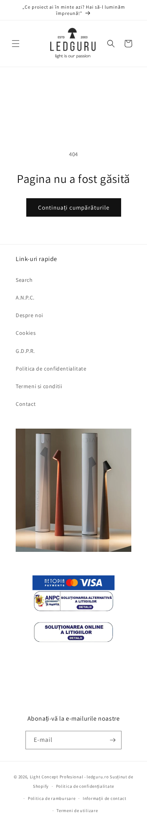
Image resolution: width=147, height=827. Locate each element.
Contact (26, 403)
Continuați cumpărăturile (73, 207)
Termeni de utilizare (77, 810)
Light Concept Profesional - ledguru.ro (69, 777)
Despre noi (29, 315)
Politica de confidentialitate (51, 368)
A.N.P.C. (25, 297)
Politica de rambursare (51, 798)
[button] (15, 43)
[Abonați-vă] (112, 740)
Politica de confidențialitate (85, 786)
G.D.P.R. (25, 350)
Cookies (26, 332)
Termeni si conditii (39, 386)
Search (24, 279)
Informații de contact (105, 798)
